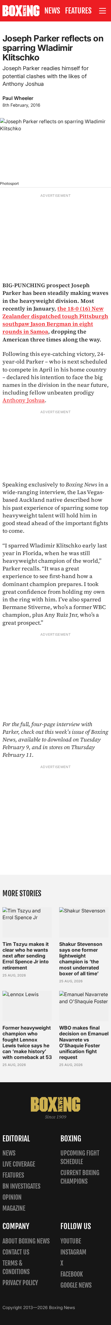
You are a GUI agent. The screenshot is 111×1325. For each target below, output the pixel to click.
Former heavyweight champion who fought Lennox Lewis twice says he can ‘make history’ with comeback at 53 (27, 1042)
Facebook (71, 1274)
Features (78, 10)
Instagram (73, 1252)
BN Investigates (21, 1186)
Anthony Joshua (23, 400)
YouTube (70, 1241)
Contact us (15, 1252)
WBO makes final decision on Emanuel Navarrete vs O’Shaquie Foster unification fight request (84, 1042)
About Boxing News (26, 1241)
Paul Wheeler (17, 98)
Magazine (13, 1208)
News (52, 10)
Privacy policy (20, 1283)
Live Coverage (18, 1164)
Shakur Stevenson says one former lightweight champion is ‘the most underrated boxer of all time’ (80, 959)
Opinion (12, 1197)
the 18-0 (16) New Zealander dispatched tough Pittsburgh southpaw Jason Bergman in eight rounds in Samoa (55, 320)
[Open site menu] (102, 11)
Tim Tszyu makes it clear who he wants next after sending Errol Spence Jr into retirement (25, 956)
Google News (76, 1285)
